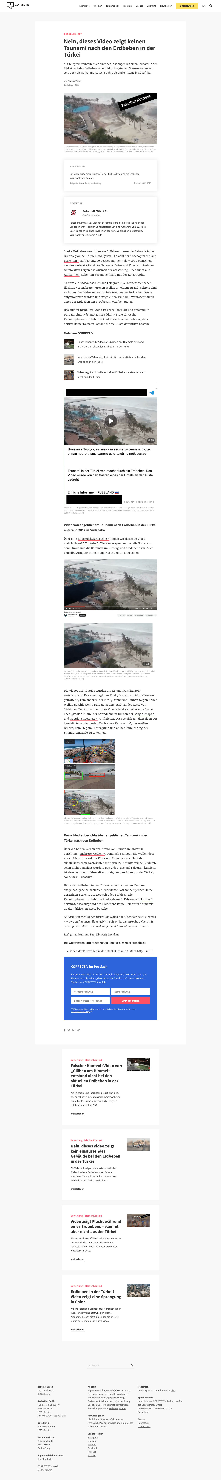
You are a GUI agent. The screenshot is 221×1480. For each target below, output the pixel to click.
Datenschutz (144, 1426)
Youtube (92, 1444)
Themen (98, 5)
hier (173, 1390)
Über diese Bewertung (91, 215)
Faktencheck (112, 5)
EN (203, 5)
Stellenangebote (117, 1408)
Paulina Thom (74, 81)
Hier (90, 1419)
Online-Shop (44, 1448)
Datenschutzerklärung (80, 1012)
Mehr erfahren (45, 1470)
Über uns (151, 5)
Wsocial (91, 1455)
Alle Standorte (45, 1459)
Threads (92, 1452)
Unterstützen (187, 6)
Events (139, 5)
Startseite (84, 5)
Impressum (143, 1423)
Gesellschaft (73, 34)
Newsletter (166, 5)
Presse (141, 1419)
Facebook (92, 1448)
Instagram (93, 1437)
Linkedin (92, 1441)
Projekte (127, 5)
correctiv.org (18, 6)
